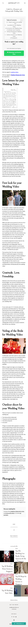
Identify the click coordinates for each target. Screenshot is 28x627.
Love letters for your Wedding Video (14, 26)
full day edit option (9, 513)
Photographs (14, 38)
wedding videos (14, 72)
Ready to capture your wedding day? (15, 23)
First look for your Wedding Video (14, 28)
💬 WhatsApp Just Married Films (14, 53)
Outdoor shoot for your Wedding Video (14, 35)
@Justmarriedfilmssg (14, 600)
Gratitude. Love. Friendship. (14, 30)
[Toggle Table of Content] (20, 20)
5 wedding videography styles (17, 511)
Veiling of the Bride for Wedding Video (14, 32)
